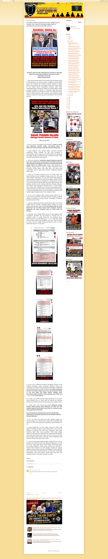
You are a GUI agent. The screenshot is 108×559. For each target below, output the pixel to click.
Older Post (60, 492)
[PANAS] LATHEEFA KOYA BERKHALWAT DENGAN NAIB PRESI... (73, 43)
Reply (31, 473)
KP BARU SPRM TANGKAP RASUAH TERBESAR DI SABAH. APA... (74, 73)
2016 (68, 35)
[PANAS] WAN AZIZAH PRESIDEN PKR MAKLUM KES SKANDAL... (74, 49)
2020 (68, 100)
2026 (68, 109)
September (70, 40)
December (70, 95)
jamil (30, 470)
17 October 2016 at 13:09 (36, 470)
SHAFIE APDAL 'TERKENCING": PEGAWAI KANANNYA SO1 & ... (74, 68)
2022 (68, 103)
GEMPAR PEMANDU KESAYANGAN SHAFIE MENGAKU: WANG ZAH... (74, 87)
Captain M (74, 26)
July (68, 38)
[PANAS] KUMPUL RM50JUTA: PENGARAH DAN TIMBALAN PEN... (74, 54)
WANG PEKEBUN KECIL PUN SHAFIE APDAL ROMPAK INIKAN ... (74, 84)
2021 (68, 101)
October (69, 41)
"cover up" (29, 395)
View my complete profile (75, 28)
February (69, 37)
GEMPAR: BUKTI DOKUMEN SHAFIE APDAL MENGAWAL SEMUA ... (74, 63)
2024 (68, 106)
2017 (68, 97)
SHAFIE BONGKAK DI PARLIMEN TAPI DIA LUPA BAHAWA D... (74, 82)
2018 (68, 98)
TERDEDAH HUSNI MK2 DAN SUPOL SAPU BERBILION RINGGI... (74, 92)
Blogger (58, 550)
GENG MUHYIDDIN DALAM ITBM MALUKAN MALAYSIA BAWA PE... (74, 51)
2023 (68, 104)
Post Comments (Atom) (35, 494)
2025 (68, 107)
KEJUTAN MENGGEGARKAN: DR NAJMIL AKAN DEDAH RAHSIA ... (74, 89)
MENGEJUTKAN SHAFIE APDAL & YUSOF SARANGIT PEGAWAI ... (74, 58)
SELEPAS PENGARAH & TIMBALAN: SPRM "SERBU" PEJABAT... (74, 77)
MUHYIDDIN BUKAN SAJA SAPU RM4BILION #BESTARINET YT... (74, 61)
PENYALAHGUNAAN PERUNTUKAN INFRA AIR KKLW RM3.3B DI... (74, 65)
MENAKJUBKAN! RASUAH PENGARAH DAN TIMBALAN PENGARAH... (74, 56)
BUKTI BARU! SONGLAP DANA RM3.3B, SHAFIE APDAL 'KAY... (73, 75)
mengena (49, 218)
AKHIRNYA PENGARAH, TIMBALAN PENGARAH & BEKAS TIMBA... (74, 70)
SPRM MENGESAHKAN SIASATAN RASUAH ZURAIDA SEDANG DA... (74, 46)
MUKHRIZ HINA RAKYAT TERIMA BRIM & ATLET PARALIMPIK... (74, 80)
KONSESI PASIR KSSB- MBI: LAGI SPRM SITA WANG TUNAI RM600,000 (45, 533)
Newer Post (29, 492)
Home (45, 492)
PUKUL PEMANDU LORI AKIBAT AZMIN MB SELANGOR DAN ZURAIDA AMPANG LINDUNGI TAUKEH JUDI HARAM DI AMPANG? (46, 540)
